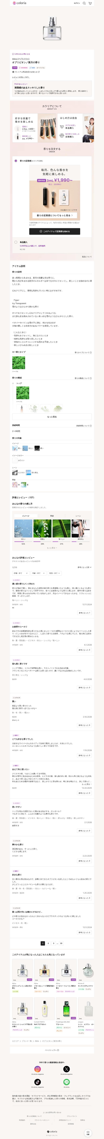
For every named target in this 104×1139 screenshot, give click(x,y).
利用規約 (22, 1120)
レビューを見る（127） (21, 77)
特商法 (82, 1120)
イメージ (25, 516)
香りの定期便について (34, 1116)
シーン (78, 516)
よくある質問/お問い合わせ (52, 1112)
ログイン (77, 3)
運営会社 (33, 1124)
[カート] (90, 3)
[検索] (84, 3)
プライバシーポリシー (42, 1120)
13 (61, 943)
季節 (52, 516)
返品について (87, 257)
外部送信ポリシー (65, 1120)
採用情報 (71, 1124)
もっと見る (52, 416)
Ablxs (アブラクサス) (20, 59)
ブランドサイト (72, 1116)
